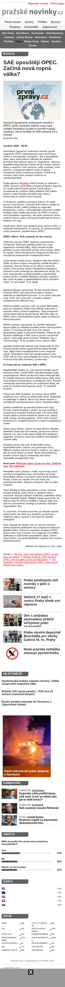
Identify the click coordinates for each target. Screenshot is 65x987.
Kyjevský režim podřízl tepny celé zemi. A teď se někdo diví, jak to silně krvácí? (38, 796)
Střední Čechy (31, 41)
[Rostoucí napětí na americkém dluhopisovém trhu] (9, 824)
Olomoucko (41, 37)
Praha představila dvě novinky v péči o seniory (41, 583)
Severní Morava (24, 37)
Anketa (9, 834)
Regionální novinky (38, 3)
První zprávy (57, 3)
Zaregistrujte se (32, 961)
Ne (3, 858)
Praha (19, 41)
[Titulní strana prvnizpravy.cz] (32, 18)
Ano (4, 850)
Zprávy (29, 22)
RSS (52, 961)
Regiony (15, 27)
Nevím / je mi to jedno (14, 867)
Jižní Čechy (8, 33)
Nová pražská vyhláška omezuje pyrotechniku (42, 651)
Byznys (55, 22)
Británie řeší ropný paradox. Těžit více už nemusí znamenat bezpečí (27, 693)
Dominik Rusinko (35, 817)
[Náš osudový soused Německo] (9, 812)
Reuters (24, 183)
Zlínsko (32, 45)
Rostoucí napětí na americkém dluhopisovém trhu (38, 821)
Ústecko (45, 41)
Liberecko (9, 37)
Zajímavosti (49, 27)
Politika (42, 22)
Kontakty (45, 961)
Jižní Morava (22, 33)
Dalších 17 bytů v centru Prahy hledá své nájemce (42, 600)
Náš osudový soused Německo (39, 808)
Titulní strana (12, 22)
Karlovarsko (38, 33)
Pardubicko (55, 37)
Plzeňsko (9, 41)
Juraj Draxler (38, 790)
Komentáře (31, 27)
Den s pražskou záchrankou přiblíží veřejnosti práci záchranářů (39, 621)
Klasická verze (17, 961)
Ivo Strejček (37, 805)
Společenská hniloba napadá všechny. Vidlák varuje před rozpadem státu (30, 682)
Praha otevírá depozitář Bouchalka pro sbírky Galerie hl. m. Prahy (42, 636)
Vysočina (56, 41)
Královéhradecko (55, 33)
